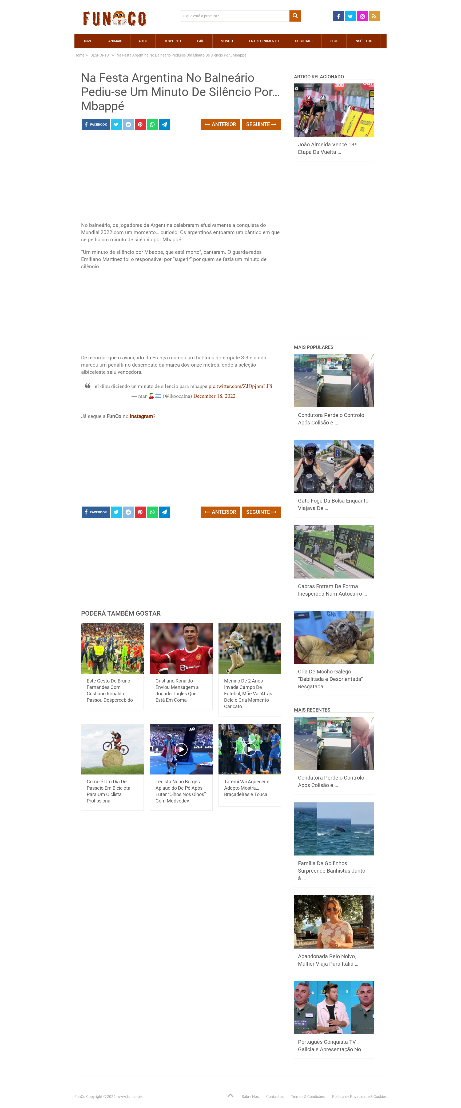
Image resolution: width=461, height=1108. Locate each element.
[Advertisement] (181, 177)
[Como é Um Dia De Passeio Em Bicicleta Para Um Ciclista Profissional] (112, 749)
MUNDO (227, 41)
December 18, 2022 (214, 395)
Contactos (275, 1096)
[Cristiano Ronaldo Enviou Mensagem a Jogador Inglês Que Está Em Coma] (181, 648)
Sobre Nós (250, 1096)
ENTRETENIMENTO (264, 41)
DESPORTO (172, 41)
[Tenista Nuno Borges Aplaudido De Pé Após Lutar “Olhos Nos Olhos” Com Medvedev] (181, 749)
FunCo (79, 1096)
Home (87, 41)
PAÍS (200, 41)
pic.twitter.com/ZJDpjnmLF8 (240, 386)
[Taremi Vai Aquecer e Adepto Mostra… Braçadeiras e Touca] (249, 749)
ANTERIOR (223, 124)
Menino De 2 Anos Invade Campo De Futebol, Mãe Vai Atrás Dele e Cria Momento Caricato (248, 693)
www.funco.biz (129, 1096)
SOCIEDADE (304, 41)
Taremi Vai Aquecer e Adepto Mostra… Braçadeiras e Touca (246, 788)
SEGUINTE (258, 124)
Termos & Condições (308, 1096)
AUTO (142, 41)
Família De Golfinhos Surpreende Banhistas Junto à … (331, 870)
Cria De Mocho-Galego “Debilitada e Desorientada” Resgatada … (330, 679)
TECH (334, 41)
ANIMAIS (115, 41)
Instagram (141, 416)
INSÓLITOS (363, 41)
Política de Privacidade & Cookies (359, 1096)
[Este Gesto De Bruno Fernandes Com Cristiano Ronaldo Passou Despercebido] (112, 648)
